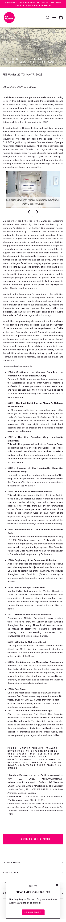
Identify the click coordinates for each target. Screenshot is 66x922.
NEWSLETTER (10, 872)
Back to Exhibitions (35, 839)
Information (11, 862)
